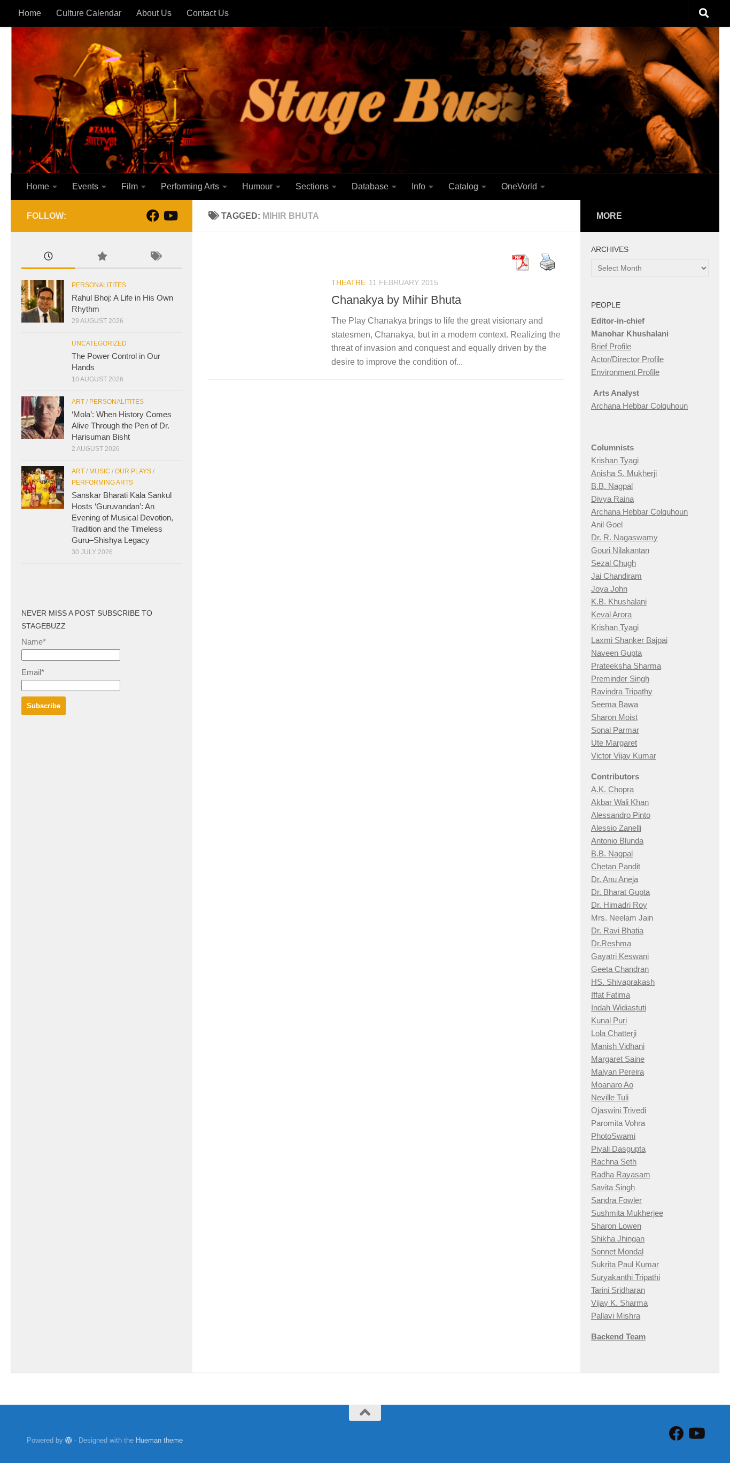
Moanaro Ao (612, 1084)
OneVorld (519, 186)
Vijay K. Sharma (619, 1302)
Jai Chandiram (616, 575)
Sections (312, 186)
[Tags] (155, 257)
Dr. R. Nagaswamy (624, 537)
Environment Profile (625, 372)
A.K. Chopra (612, 789)
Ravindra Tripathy (622, 691)
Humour (257, 186)
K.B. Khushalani (619, 601)
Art (78, 401)
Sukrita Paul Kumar (625, 1264)
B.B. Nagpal (612, 486)
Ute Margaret (614, 742)
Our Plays (133, 471)
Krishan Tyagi (615, 460)
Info (418, 186)
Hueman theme (159, 1440)
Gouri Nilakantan (620, 550)
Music (99, 471)
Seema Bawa (614, 704)
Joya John (609, 588)
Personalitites (99, 285)
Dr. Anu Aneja (614, 879)
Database (370, 186)
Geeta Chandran (620, 969)
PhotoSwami (613, 1135)
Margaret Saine (617, 1058)
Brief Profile (611, 346)
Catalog (463, 186)
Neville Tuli (609, 1097)
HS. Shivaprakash (623, 981)
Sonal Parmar (615, 729)
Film (129, 186)
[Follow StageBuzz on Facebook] (152, 215)
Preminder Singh (620, 678)
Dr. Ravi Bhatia (617, 930)
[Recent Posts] (48, 257)
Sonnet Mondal (617, 1251)
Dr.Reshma (611, 943)
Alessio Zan (611, 827)
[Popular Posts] (101, 257)
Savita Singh (613, 1187)
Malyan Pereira (617, 1071)
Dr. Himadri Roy (619, 904)
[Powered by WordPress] (68, 1440)
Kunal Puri (609, 1020)
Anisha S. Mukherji (624, 473)
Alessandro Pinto (620, 814)
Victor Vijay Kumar (623, 755)
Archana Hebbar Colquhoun (639, 405)
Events (85, 186)
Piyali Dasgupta (618, 1148)
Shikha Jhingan (617, 1238)
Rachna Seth (613, 1161)
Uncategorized (99, 343)
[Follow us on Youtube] (170, 215)
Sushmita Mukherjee (627, 1212)
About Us (154, 13)
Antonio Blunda (617, 840)
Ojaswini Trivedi (618, 1110)
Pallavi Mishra (615, 1315)
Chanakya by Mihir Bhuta (396, 300)
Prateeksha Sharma (626, 665)
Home (29, 13)
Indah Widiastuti (618, 1007)
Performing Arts (190, 186)
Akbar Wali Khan (620, 802)
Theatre (348, 282)
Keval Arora (611, 614)
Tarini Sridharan (618, 1290)
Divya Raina (612, 498)
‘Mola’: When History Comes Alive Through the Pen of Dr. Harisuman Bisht (122, 425)
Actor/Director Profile (627, 359)
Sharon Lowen (616, 1225)
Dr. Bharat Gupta (620, 892)
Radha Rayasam (620, 1174)
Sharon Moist (614, 717)
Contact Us (208, 13)
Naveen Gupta (616, 652)
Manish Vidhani (617, 1046)
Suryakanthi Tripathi (625, 1277)
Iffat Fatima (610, 994)
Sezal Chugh (613, 563)
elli (636, 827)
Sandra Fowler (616, 1200)
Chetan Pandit (615, 866)
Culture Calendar (88, 13)
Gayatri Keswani (620, 956)
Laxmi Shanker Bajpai (629, 640)
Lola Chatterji (613, 1033)
